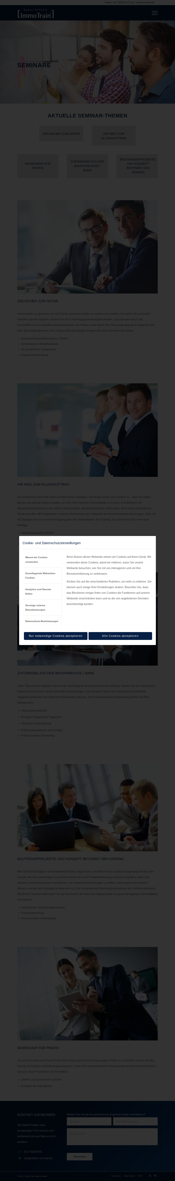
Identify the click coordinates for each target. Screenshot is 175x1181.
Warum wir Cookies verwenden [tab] (36, 559)
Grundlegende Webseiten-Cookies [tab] (40, 575)
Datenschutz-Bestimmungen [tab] (41, 621)
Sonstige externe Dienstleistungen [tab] (35, 607)
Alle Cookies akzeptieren (120, 635)
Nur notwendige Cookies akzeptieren (56, 635)
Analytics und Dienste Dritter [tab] (38, 591)
